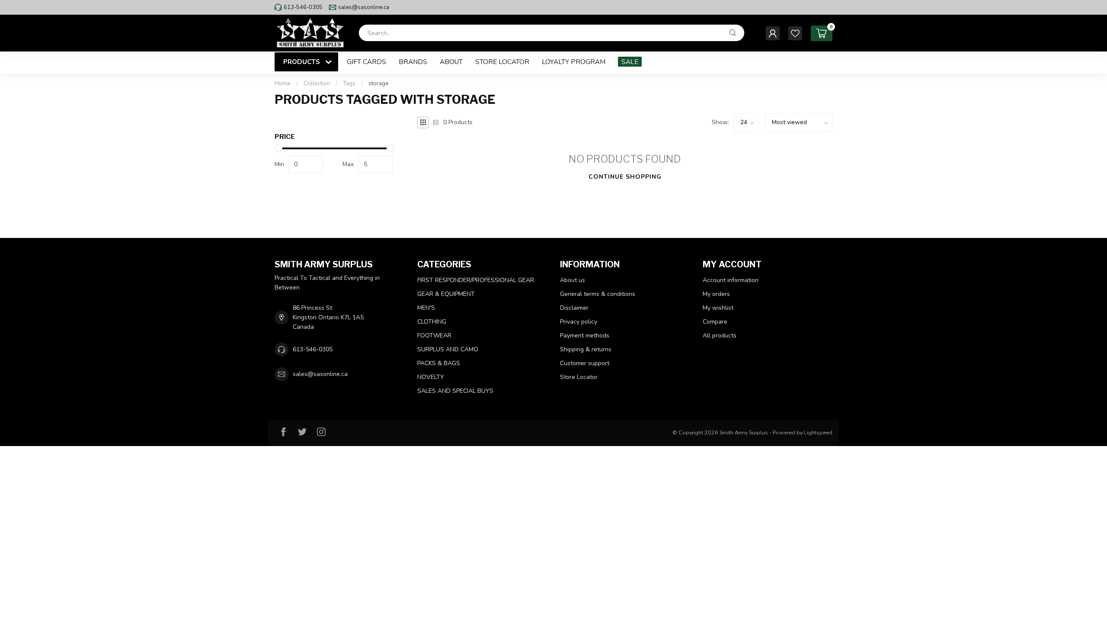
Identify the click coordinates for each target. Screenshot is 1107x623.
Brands (413, 61)
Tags (349, 83)
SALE (629, 61)
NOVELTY (430, 377)
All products (719, 335)
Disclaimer (574, 308)
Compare (715, 322)
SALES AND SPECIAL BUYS (455, 391)
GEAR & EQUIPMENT (446, 294)
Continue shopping (625, 177)
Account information (730, 280)
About (451, 61)
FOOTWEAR (434, 335)
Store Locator (502, 61)
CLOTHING (431, 322)
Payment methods (584, 335)
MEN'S (426, 308)
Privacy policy (578, 322)
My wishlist (718, 308)
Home (283, 83)
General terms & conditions (597, 294)
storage (378, 83)
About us (572, 280)
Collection (317, 83)
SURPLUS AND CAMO (447, 349)
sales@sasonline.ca (363, 7)
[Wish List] (795, 33)
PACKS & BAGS (438, 363)
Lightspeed (818, 432)
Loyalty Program (573, 61)
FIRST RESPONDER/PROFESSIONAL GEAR (475, 280)
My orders (716, 294)
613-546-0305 (303, 7)
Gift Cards (366, 61)
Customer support (584, 363)
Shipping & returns (585, 349)
